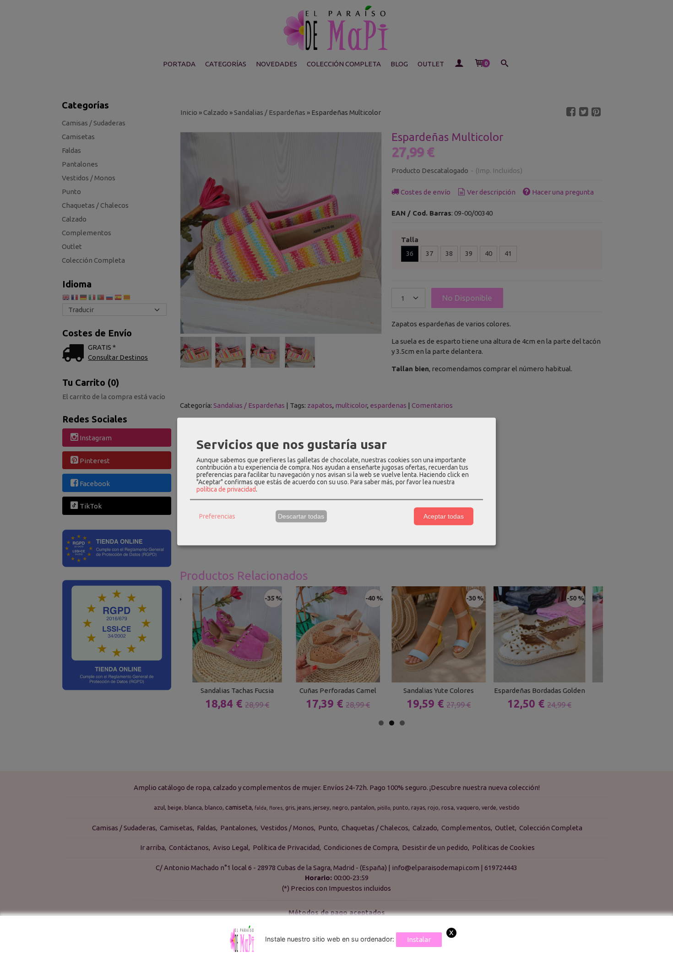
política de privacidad (226, 488)
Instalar (419, 939)
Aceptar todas (443, 516)
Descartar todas (301, 516)
